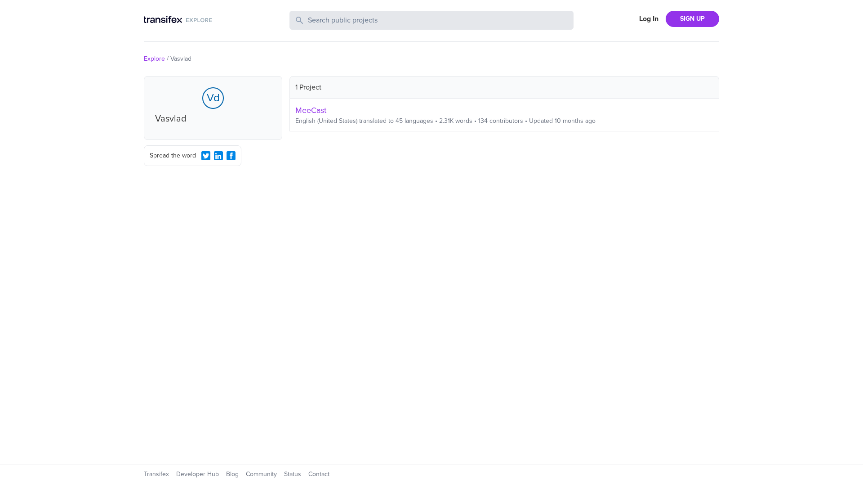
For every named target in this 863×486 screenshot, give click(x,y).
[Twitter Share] (206, 155)
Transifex (156, 474)
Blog (232, 474)
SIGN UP (692, 18)
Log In (648, 18)
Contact (318, 474)
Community (261, 474)
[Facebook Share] (231, 155)
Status (292, 474)
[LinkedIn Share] (218, 155)
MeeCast (310, 110)
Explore (154, 59)
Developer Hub (197, 474)
